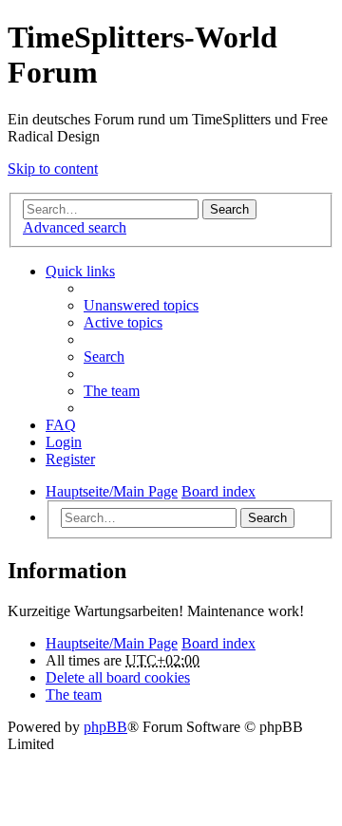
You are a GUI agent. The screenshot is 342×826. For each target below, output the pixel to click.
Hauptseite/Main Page (112, 643)
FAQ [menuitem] (61, 425)
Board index (218, 643)
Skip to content (53, 168)
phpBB (105, 727)
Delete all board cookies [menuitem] (118, 677)
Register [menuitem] (70, 459)
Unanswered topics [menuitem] (141, 305)
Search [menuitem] (104, 356)
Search (229, 209)
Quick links (80, 271)
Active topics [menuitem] (123, 322)
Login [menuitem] (64, 442)
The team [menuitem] (112, 391)
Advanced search (74, 227)
